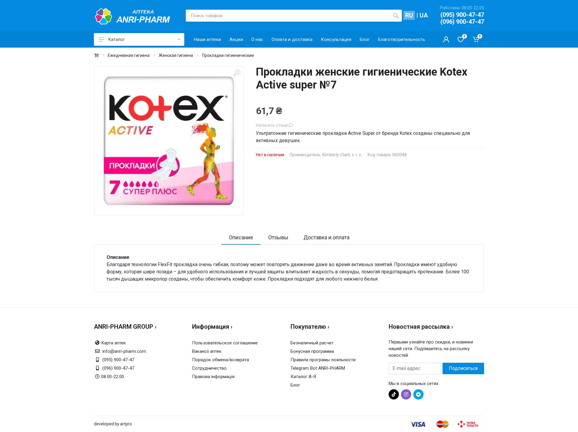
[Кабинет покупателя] (446, 39)
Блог (295, 385)
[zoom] (237, 73)
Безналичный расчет (312, 343)
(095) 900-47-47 (462, 14)
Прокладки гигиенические (228, 55)
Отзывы (278, 237)
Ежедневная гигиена (129, 55)
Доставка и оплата (326, 237)
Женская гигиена (176, 55)
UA (424, 15)
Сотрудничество (209, 368)
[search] (396, 16)
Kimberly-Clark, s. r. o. (342, 154)
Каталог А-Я (303, 376)
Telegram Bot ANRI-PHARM (318, 368)
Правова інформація (213, 376)
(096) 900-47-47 (462, 21)
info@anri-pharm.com (124, 351)
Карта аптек (113, 343)
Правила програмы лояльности (323, 359)
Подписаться (463, 368)
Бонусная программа (312, 351)
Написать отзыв (272, 125)
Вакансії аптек (207, 351)
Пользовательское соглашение (225, 343)
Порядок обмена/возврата (220, 359)
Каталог (116, 39)
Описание (241, 237)
